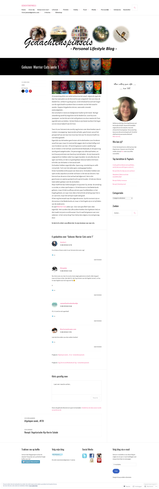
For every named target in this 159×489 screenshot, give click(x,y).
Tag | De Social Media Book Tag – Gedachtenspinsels (73, 362)
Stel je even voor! (43, 10)
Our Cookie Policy (33, 485)
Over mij (31, 10)
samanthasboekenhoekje (69, 303)
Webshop (58, 12)
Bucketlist (126, 10)
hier (122, 151)
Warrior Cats (61, 207)
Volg (116, 471)
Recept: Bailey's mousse (120, 180)
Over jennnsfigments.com (30, 12)
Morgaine (63, 268)
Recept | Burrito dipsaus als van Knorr (124, 171)
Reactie (95, 398)
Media (94, 10)
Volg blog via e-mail (121, 449)
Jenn (23, 85)
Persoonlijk (105, 10)
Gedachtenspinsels (29, 5)
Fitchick (65, 10)
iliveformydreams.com (68, 329)
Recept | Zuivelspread (119, 184)
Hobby (75, 10)
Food (85, 10)
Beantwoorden (97, 260)
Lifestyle (55, 10)
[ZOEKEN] (134, 8)
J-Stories (47, 12)
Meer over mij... (117, 136)
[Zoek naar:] (125, 213)
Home (24, 10)
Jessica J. (63, 242)
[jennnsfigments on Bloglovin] (57, 455)
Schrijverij (117, 10)
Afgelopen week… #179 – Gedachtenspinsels (71, 355)
